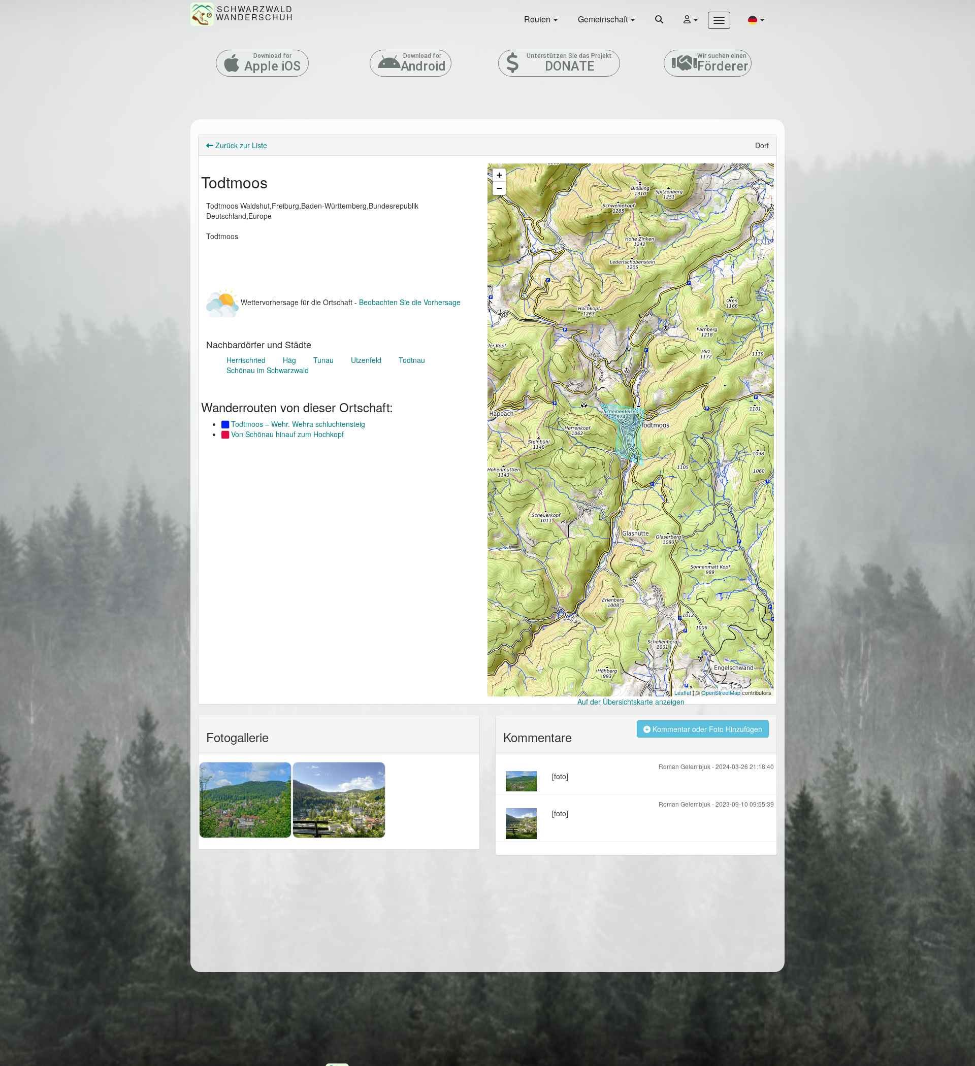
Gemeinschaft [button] (604, 19)
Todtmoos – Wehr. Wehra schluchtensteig (297, 424)
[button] (756, 19)
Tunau (323, 360)
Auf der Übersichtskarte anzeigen (631, 701)
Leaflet (682, 692)
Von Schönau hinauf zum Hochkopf (286, 434)
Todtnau (412, 360)
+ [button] (499, 175)
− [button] (499, 188)
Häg (289, 360)
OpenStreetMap (720, 692)
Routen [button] (538, 19)
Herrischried (246, 360)
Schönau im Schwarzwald (267, 370)
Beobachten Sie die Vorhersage (410, 302)
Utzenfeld (366, 360)
